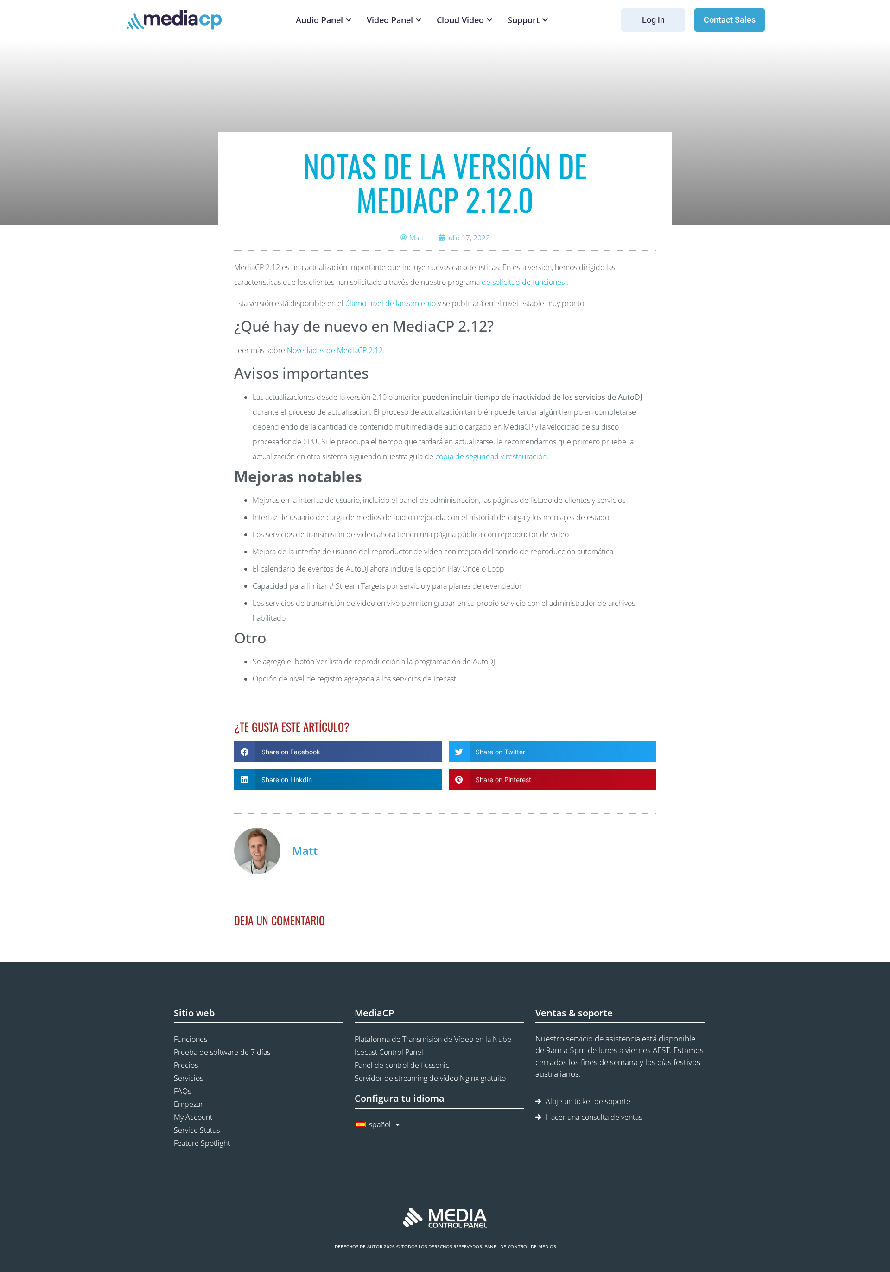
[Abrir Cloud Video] (489, 20)
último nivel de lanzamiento (390, 303)
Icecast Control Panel (389, 1052)
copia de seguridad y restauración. (491, 456)
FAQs (182, 1091)
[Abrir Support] (545, 20)
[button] (338, 751)
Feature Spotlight (202, 1143)
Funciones (190, 1039)
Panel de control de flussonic (402, 1065)
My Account (193, 1117)
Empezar (188, 1104)
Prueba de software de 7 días (222, 1052)
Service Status (197, 1130)
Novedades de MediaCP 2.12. (336, 350)
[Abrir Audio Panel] (348, 20)
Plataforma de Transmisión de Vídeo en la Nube (433, 1039)
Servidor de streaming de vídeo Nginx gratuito (430, 1078)
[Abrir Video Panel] (418, 20)
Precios (186, 1065)
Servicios (188, 1078)
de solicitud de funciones (523, 282)
